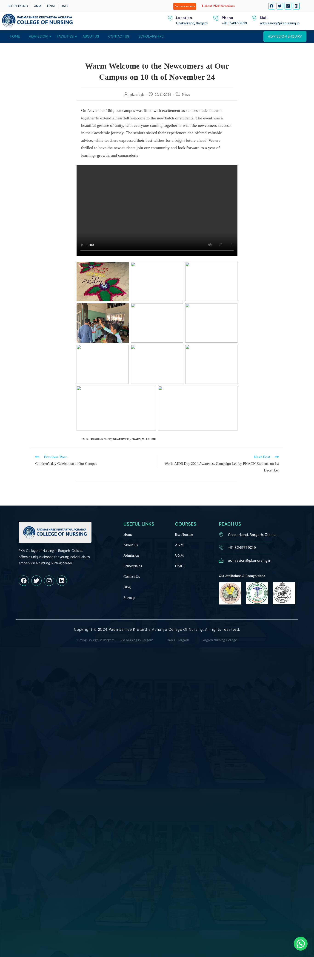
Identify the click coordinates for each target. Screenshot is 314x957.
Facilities (65, 36)
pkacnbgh (137, 94)
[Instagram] (296, 6)
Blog (127, 587)
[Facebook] (271, 6)
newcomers (121, 439)
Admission (38, 36)
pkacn (136, 439)
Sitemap (129, 597)
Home (15, 36)
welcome (149, 439)
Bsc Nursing (184, 534)
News (186, 94)
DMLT (180, 566)
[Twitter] (280, 6)
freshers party (100, 439)
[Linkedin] (288, 6)
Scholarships (151, 36)
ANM (179, 545)
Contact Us (118, 36)
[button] (301, 944)
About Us (91, 36)
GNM (179, 555)
